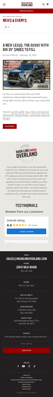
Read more (10, 126)
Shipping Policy (26, 386)
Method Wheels (22, 115)
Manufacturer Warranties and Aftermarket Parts (26, 380)
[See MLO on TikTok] (34, 366)
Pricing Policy (26, 389)
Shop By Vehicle (26, 11)
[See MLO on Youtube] (23, 366)
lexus (27, 112)
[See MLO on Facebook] (18, 366)
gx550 (21, 112)
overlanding (35, 115)
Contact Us (26, 375)
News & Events (11, 16)
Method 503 (19, 16)
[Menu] (5, 4)
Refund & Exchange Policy (26, 382)
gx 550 (15, 112)
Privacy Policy (26, 384)
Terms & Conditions (26, 377)
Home (4, 16)
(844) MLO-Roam (26, 267)
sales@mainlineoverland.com (26, 258)
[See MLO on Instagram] (29, 366)
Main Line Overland (40, 112)
